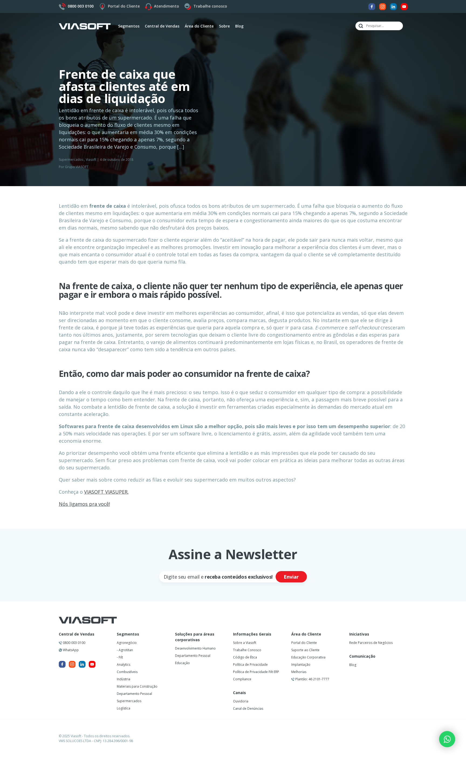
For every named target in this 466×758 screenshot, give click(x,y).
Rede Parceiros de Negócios (371, 642)
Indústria (123, 679)
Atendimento (166, 6)
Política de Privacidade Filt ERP (256, 672)
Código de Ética (245, 657)
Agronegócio (127, 642)
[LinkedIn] (393, 6)
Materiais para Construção (137, 686)
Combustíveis (127, 672)
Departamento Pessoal (134, 693)
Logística (123, 708)
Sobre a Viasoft (244, 642)
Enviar (291, 576)
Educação (182, 663)
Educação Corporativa (308, 657)
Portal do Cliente (124, 6)
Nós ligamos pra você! (84, 504)
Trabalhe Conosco (247, 650)
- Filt (120, 657)
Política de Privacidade (250, 664)
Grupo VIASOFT (76, 167)
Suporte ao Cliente (305, 650)
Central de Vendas (76, 634)
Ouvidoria (240, 701)
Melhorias (298, 672)
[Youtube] (404, 6)
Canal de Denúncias (248, 708)
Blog (239, 26)
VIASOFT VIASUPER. (106, 492)
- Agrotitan (125, 650)
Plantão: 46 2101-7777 (311, 679)
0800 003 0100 (73, 642)
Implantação (300, 664)
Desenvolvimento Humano (195, 648)
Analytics (123, 664)
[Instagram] (382, 6)
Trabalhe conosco (210, 6)
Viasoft (91, 159)
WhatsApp (70, 650)
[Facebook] (371, 6)
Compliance (242, 679)
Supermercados (71, 159)
